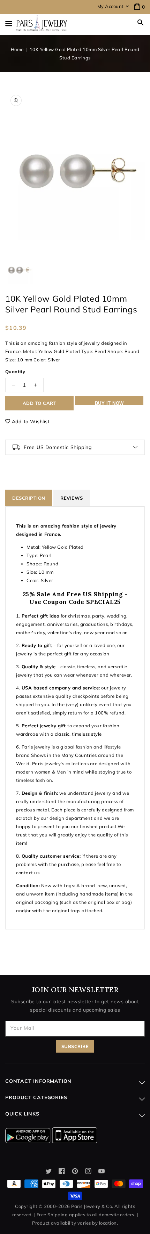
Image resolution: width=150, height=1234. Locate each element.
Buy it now (109, 403)
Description (28, 498)
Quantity (15, 371)
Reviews (71, 498)
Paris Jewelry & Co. (92, 1206)
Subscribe (75, 1046)
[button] (140, 22)
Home (17, 49)
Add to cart (40, 403)
